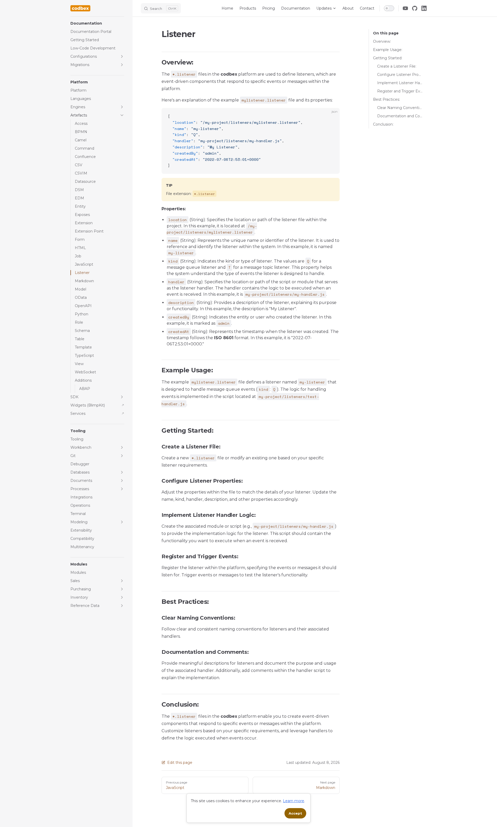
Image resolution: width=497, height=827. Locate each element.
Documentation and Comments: (399, 116)
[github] (414, 8)
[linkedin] (424, 8)
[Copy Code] (331, 116)
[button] (97, 23)
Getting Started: (387, 58)
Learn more (293, 801)
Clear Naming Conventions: (399, 107)
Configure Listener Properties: (399, 74)
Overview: (382, 41)
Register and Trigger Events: (399, 91)
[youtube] (405, 8)
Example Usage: (387, 49)
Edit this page (179, 762)
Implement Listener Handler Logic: (399, 83)
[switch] (389, 8)
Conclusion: (383, 124)
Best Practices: (386, 99)
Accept (295, 813)
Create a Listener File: (396, 66)
